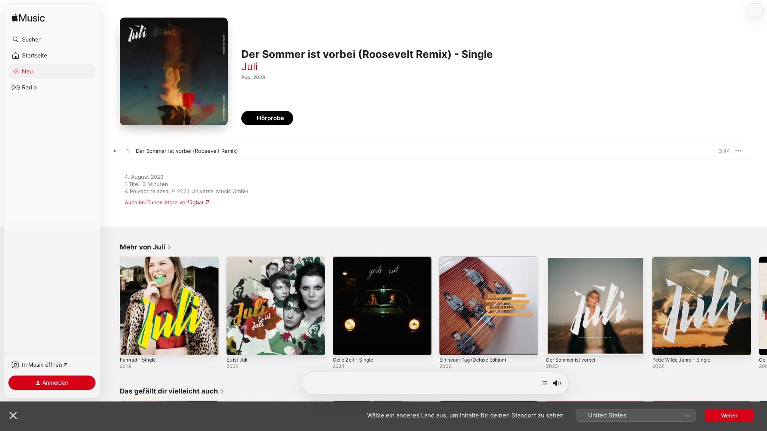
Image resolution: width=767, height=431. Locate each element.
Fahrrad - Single (140, 260)
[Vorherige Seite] (111, 305)
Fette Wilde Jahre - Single (684, 260)
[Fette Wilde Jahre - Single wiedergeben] (662, 345)
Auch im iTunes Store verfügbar (164, 202)
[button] (52, 39)
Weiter (729, 415)
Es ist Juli (238, 260)
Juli (249, 66)
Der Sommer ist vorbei (574, 260)
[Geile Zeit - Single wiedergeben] (343, 345)
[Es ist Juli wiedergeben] (236, 345)
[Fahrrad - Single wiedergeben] (130, 345)
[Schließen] (13, 415)
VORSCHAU (719, 150)
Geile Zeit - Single (355, 260)
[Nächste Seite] (759, 305)
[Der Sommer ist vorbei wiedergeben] (556, 345)
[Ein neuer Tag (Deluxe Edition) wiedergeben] (449, 345)
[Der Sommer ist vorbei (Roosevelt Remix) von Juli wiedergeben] (128, 151)
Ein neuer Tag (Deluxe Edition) (477, 260)
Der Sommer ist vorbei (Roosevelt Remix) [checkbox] (187, 151)
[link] (146, 247)
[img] (28, 18)
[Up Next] (544, 383)
